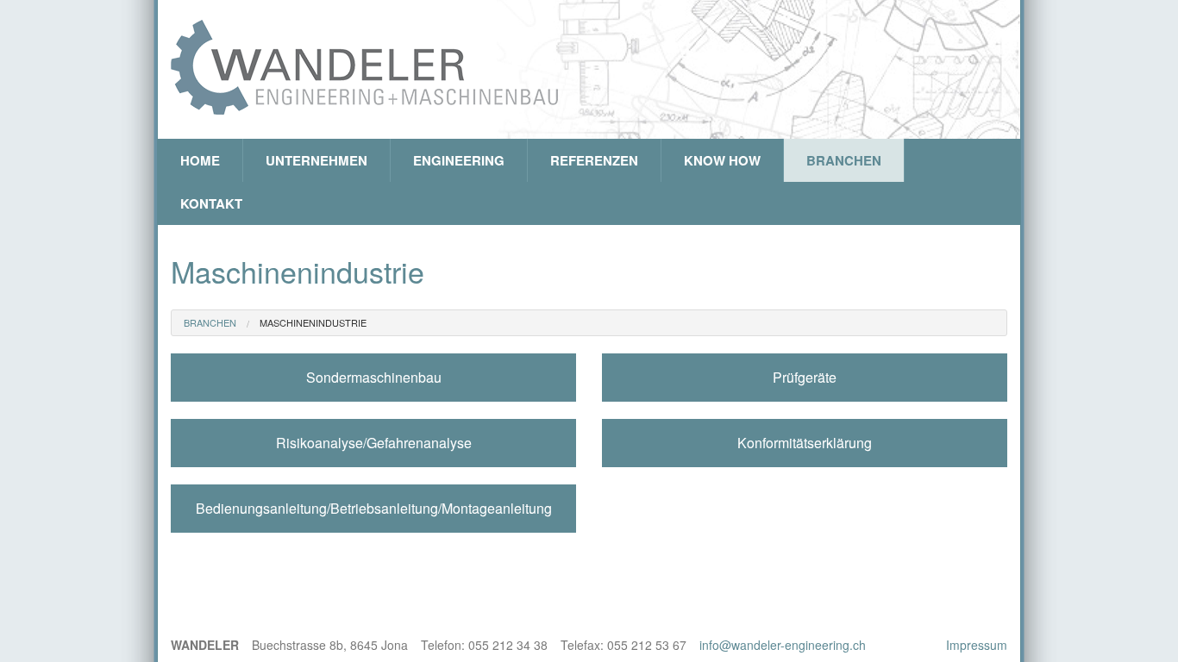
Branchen (843, 160)
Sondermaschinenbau (374, 377)
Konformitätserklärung (804, 443)
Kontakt (211, 203)
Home (200, 160)
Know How (722, 160)
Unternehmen (316, 160)
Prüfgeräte (805, 377)
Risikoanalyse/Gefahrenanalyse (374, 443)
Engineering (458, 160)
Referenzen (594, 160)
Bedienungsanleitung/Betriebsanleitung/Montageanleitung (374, 508)
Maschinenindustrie (313, 322)
